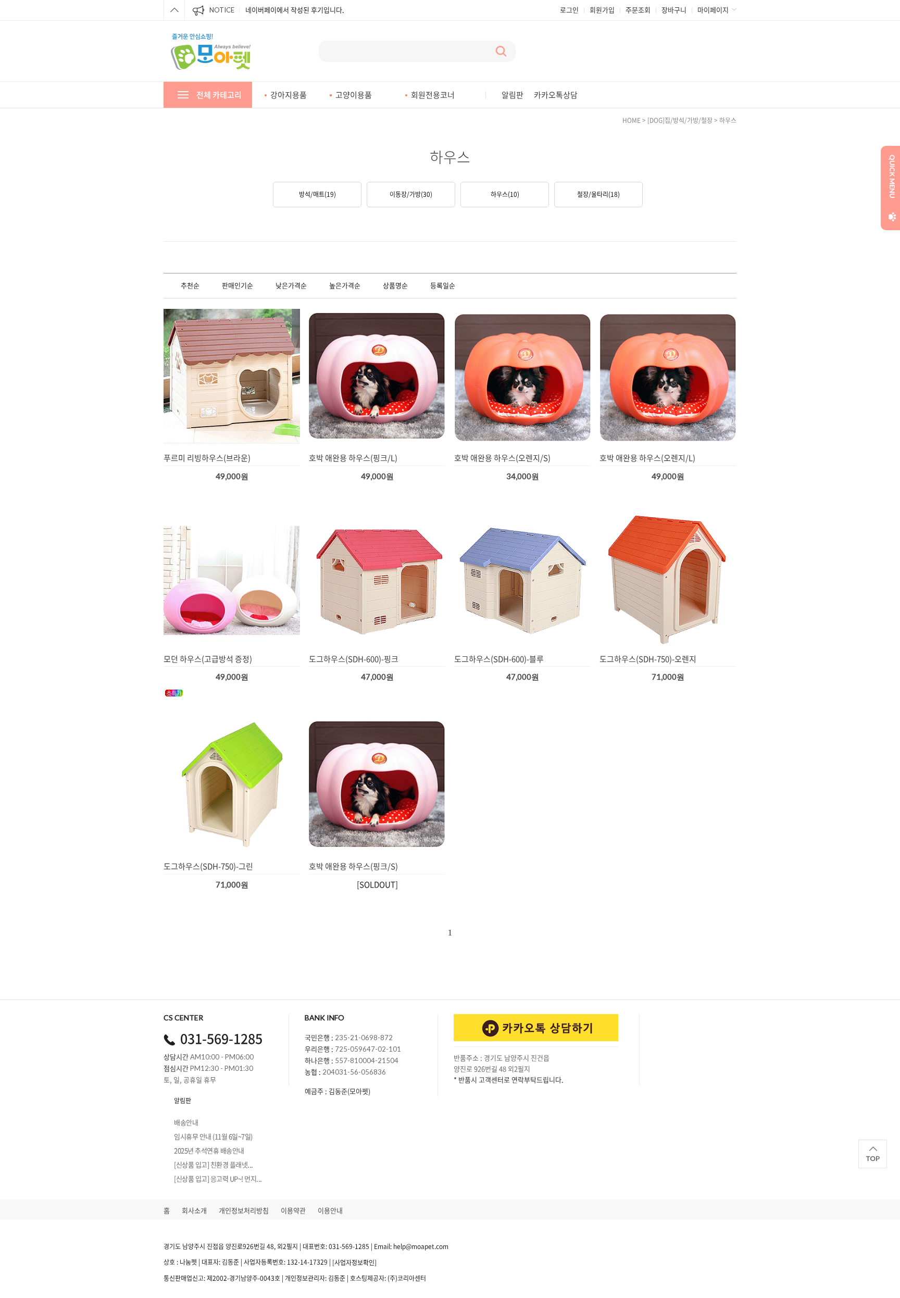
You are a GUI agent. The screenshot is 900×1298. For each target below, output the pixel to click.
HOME (631, 120)
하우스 (727, 120)
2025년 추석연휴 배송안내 (209, 1150)
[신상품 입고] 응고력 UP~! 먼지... (218, 1178)
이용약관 (293, 1210)
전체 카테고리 (219, 95)
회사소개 (194, 1210)
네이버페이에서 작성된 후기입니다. (294, 10)
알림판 (512, 95)
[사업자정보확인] (354, 1262)
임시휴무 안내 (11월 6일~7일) (213, 1136)
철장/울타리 (598, 194)
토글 (174, 10)
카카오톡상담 (556, 95)
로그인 (569, 10)
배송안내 (186, 1122)
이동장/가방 (411, 194)
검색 (501, 51)
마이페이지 (713, 10)
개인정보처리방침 (244, 1210)
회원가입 (602, 10)
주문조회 (638, 10)
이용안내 (330, 1210)
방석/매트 (317, 194)
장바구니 (673, 10)
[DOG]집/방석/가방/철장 (679, 120)
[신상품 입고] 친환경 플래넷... (213, 1164)
